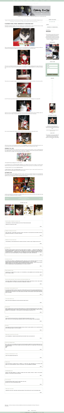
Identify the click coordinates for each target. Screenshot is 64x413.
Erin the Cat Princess (9, 342)
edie (6, 316)
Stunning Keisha (23, 199)
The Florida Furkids (8, 298)
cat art (21, 197)
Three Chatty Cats (8, 388)
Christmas (26, 197)
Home (29, 410)
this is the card (40, 174)
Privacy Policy (33, 410)
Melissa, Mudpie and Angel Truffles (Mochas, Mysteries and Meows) (16, 279)
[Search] (57, 24)
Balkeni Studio (35, 412)
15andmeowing (39, 149)
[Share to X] (40, 198)
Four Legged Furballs (8, 150)
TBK (43, 412)
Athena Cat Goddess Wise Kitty (19, 194)
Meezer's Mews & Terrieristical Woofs (11, 221)
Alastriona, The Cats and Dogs (10, 288)
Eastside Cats (7, 259)
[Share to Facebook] (39, 198)
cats (23, 197)
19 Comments (7, 198)
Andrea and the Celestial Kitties (11, 334)
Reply (41, 226)
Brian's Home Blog (8, 270)
